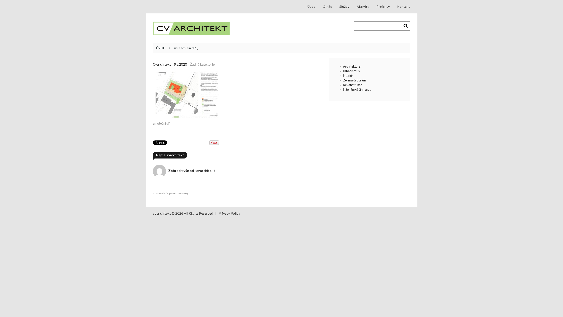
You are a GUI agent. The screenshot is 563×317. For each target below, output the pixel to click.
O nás (327, 6)
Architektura (351, 66)
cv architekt (162, 213)
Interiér (348, 75)
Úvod (311, 6)
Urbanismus (351, 71)
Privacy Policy (229, 213)
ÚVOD (160, 48)
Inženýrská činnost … (357, 89)
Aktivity (363, 6)
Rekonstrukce (352, 85)
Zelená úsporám (354, 80)
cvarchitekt (162, 64)
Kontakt (403, 6)
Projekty (383, 6)
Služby (344, 6)
